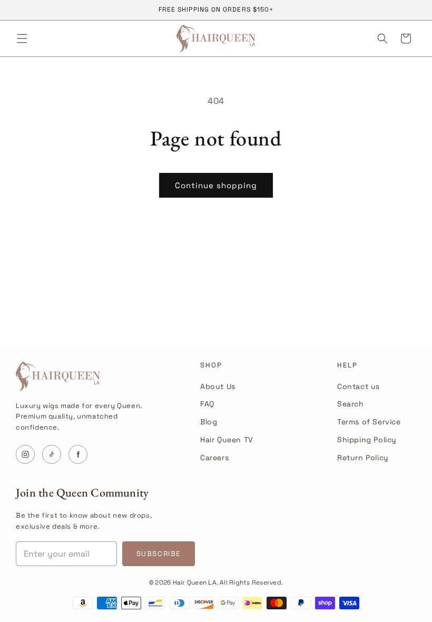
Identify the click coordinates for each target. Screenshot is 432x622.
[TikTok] (51, 454)
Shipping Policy (367, 439)
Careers (214, 457)
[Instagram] (25, 454)
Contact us (358, 386)
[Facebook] (77, 454)
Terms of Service (369, 421)
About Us (217, 386)
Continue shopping (216, 185)
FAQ (207, 404)
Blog (208, 421)
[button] (22, 38)
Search (350, 404)
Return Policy (363, 457)
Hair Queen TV (226, 439)
